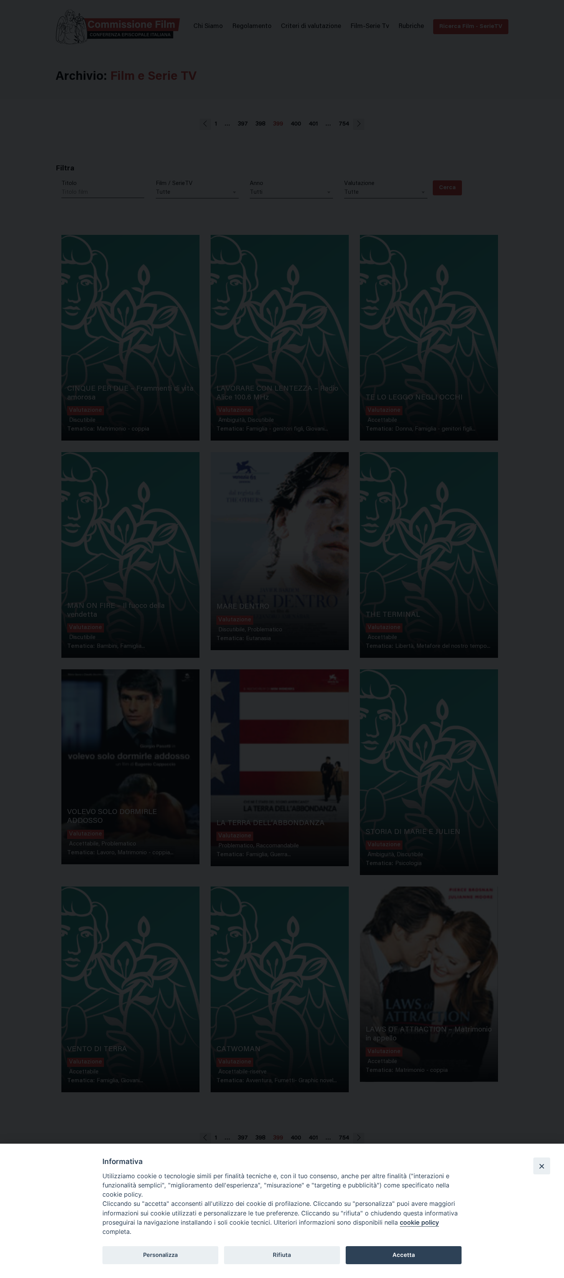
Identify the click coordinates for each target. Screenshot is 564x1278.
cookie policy (419, 1222)
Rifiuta (282, 1255)
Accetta (403, 1255)
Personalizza (160, 1255)
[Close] (541, 1165)
